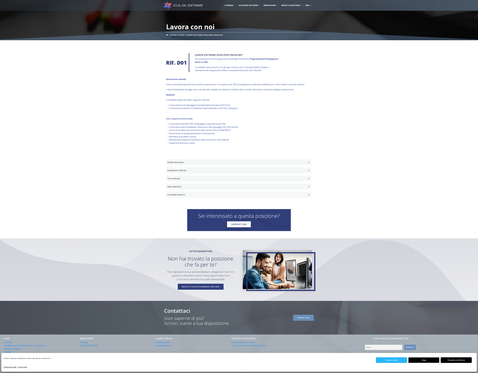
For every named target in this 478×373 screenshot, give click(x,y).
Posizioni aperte (163, 342)
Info (308, 5)
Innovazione (270, 5)
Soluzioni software (248, 5)
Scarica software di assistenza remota (249, 345)
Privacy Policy (22, 367)
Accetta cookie (392, 360)
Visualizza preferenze (456, 360)
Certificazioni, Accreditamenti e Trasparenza (24, 345)
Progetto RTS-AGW (89, 345)
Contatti (7, 352)
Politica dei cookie (10, 367)
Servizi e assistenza (290, 5)
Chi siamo (8, 342)
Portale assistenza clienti (243, 342)
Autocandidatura (163, 345)
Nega (424, 360)
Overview (84, 342)
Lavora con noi (177, 35)
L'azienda (228, 5)
